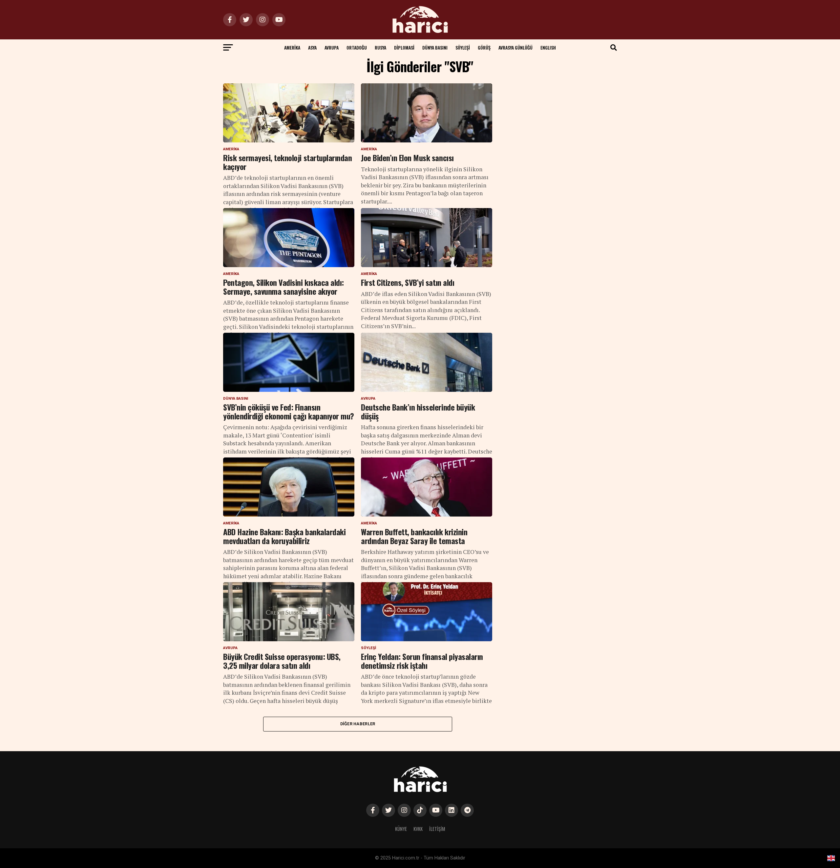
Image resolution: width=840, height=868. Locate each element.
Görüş (484, 47)
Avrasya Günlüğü (515, 47)
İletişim (437, 828)
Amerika (292, 47)
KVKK (418, 828)
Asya (312, 47)
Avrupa (332, 47)
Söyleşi (462, 47)
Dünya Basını (435, 47)
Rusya (380, 47)
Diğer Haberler (357, 723)
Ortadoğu (356, 47)
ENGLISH (548, 47)
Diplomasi (404, 47)
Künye (401, 828)
